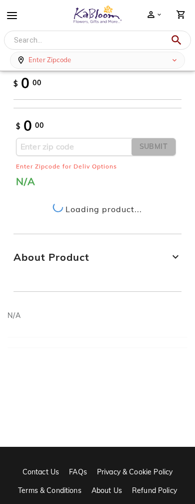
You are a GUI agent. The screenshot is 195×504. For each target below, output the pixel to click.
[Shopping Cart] (181, 14)
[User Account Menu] (154, 14)
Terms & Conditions (50, 490)
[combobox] (90, 40)
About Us (107, 490)
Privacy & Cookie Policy (134, 471)
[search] (176, 40)
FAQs (78, 471)
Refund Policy (154, 490)
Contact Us (41, 471)
